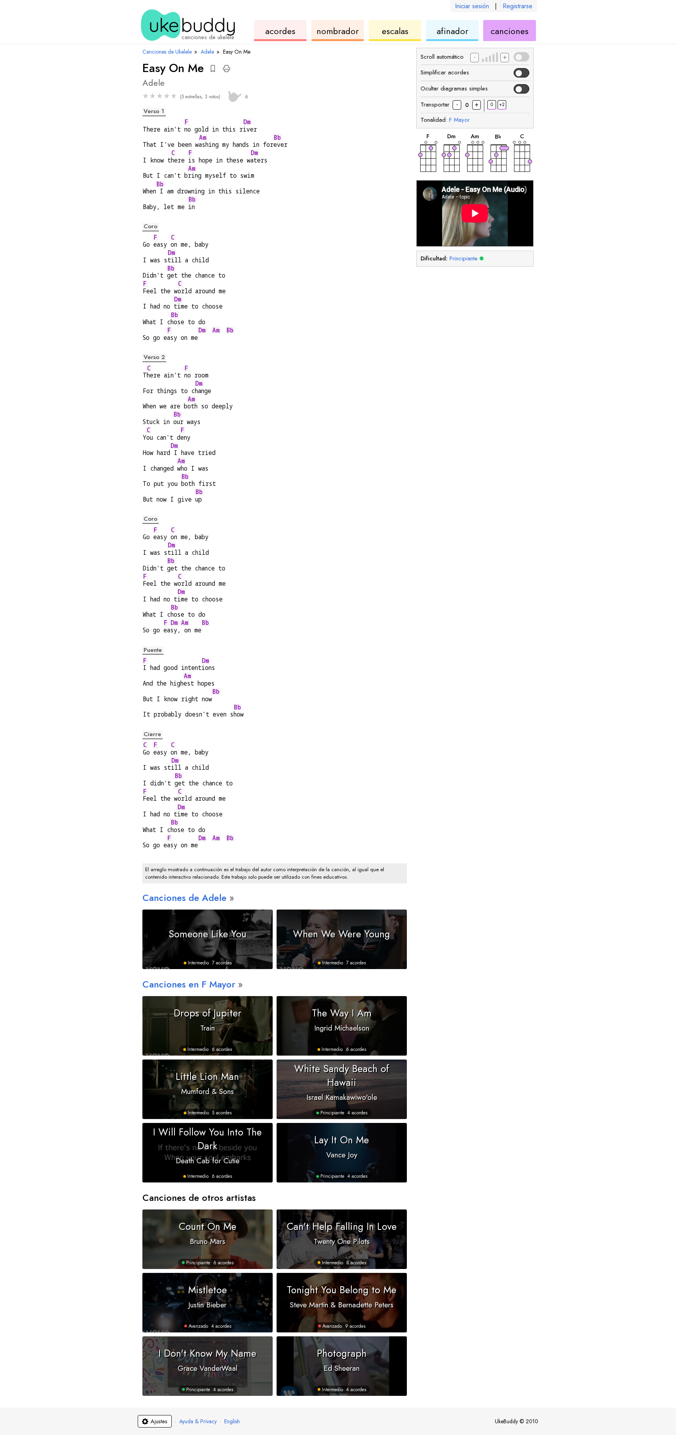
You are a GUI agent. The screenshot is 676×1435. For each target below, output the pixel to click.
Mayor (459, 120)
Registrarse (517, 6)
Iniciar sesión (472, 6)
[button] (213, 68)
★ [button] (145, 96)
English (232, 1421)
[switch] (521, 56)
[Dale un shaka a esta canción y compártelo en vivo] (233, 95)
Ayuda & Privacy (198, 1421)
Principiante (463, 258)
